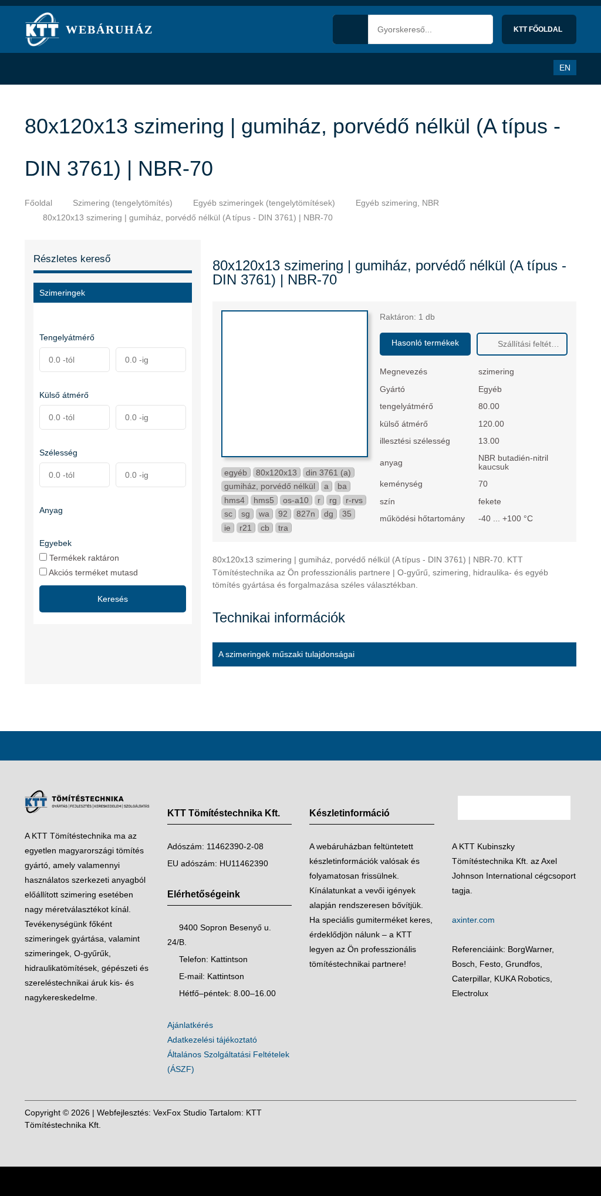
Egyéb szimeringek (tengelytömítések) (264, 202)
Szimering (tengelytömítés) (123, 202)
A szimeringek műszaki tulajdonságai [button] (286, 654)
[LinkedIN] (564, 1119)
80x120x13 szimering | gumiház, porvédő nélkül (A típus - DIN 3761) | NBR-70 (188, 217)
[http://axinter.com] (514, 831)
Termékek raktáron (83, 557)
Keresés (112, 599)
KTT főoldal (539, 29)
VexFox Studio (180, 1112)
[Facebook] (542, 1119)
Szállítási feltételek (530, 344)
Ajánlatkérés (190, 1025)
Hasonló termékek (425, 342)
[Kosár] (509, 67)
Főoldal (38, 202)
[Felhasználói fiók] (533, 67)
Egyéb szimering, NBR (397, 202)
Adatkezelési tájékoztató (212, 1039)
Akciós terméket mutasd (92, 572)
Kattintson (229, 959)
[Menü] (39, 69)
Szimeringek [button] (62, 293)
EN (564, 67)
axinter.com (473, 919)
